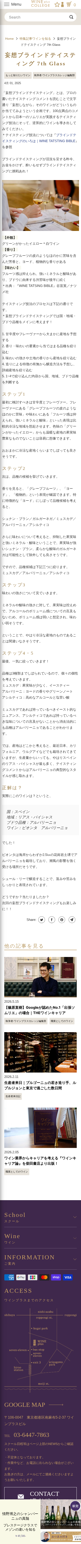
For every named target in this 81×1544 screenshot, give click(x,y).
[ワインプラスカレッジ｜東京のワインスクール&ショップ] (40, 4)
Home (10, 38)
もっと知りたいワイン (18, 75)
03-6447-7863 (26, 1434)
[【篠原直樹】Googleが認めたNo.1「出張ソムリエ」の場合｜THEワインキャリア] (40, 977)
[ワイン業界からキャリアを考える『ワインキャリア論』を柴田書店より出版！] (40, 1128)
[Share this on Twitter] (41, 919)
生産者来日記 (13, 1096)
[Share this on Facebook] (51, 919)
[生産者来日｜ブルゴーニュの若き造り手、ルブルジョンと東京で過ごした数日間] (40, 1052)
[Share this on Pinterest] (61, 919)
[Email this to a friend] (71, 919)
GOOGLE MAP (24, 1405)
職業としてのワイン (62, 1021)
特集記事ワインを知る (36, 38)
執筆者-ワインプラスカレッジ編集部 (54, 75)
